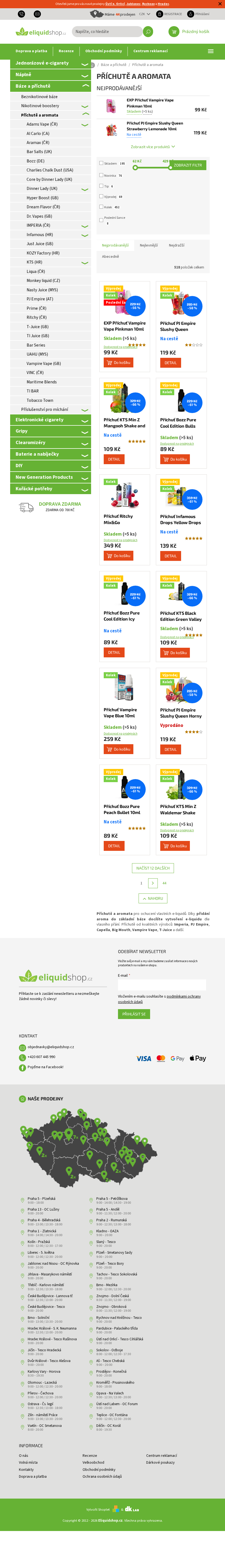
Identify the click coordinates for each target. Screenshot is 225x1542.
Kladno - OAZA (107, 1231)
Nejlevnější (149, 245)
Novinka (113, 175)
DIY (19, 465)
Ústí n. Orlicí (115, 4)
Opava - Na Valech (110, 1393)
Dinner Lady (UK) (42, 189)
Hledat (148, 31)
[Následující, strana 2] (153, 883)
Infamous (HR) (40, 235)
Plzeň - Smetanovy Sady (114, 1252)
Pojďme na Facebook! (45, 1067)
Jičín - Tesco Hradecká (44, 1350)
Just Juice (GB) (40, 244)
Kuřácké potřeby (34, 488)
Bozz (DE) (35, 161)
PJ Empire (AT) (40, 299)
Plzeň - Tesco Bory (110, 1263)
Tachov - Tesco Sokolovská (116, 1274)
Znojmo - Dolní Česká (112, 1296)
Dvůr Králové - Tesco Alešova (49, 1360)
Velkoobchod (93, 1462)
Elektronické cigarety (39, 419)
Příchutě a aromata (39, 115)
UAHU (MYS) (37, 354)
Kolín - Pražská (39, 1241)
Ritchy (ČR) (37, 317)
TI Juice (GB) (38, 336)
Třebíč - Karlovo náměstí (46, 1285)
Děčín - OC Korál (108, 1425)
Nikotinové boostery (40, 106)
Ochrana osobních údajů (102, 1476)
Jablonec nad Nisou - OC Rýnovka (53, 1263)
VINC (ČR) (35, 373)
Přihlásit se (134, 1014)
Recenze (90, 1455)
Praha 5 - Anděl (107, 1209)
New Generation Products (44, 477)
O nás (23, 1455)
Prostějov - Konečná (111, 1371)
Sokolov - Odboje (109, 1350)
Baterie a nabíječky (37, 454)
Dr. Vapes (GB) (39, 216)
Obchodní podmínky (99, 1469)
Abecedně (110, 256)
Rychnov (148, 4)
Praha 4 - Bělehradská (44, 1220)
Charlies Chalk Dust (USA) (50, 170)
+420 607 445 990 (41, 1057)
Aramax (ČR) (38, 143)
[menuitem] (31, 51)
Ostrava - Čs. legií (40, 1404)
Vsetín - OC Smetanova (45, 1425)
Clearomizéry (30, 442)
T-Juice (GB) (38, 327)
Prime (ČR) (36, 308)
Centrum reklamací (161, 1455)
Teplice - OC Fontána (112, 1415)
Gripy (21, 430)
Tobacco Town (40, 400)
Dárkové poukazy (160, 1462)
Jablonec (133, 4)
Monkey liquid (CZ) (43, 281)
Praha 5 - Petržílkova (112, 1198)
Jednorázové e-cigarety (42, 63)
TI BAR (33, 391)
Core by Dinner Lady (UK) (49, 179)
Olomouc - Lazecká (42, 1382)
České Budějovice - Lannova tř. (50, 1296)
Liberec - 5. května (41, 1252)
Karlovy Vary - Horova (44, 1371)
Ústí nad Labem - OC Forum (117, 1404)
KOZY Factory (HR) (43, 253)
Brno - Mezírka (106, 1285)
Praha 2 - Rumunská (111, 1220)
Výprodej (113, 197)
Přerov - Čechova (41, 1393)
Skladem (114, 163)
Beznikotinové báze (39, 97)
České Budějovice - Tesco (46, 1306)
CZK (142, 14)
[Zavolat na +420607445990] (24, 14)
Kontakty (26, 1469)
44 (164, 883)
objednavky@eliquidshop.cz (51, 1047)
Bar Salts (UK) (39, 152)
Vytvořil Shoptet (98, 1509)
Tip (108, 186)
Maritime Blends (42, 382)
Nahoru (155, 898)
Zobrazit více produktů (150, 146)
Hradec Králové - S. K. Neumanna (52, 1328)
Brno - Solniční (38, 1317)
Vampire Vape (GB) (44, 364)
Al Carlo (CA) (38, 134)
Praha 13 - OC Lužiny (43, 1209)
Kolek (111, 207)
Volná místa (28, 1462)
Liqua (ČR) (36, 271)
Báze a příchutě (33, 86)
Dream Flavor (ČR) (43, 207)
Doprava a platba (33, 1476)
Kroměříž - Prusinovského (115, 1382)
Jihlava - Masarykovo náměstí (50, 1274)
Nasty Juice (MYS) (42, 290)
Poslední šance (114, 220)
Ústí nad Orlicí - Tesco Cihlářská (119, 1339)
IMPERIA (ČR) (38, 225)
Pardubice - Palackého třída (117, 1328)
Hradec (163, 4)
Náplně (23, 74)
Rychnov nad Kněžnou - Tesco (119, 1317)
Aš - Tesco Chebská (110, 1360)
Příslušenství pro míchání (44, 409)
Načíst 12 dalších (153, 868)
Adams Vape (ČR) (42, 124)
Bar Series (36, 345)
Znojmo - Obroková (111, 1306)
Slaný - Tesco (106, 1241)
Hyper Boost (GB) (42, 198)
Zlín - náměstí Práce (42, 1415)
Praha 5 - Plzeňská (41, 1198)
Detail (171, 362)
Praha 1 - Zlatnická (42, 1231)
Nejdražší (176, 245)
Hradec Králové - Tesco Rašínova (52, 1339)
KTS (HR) (34, 262)
